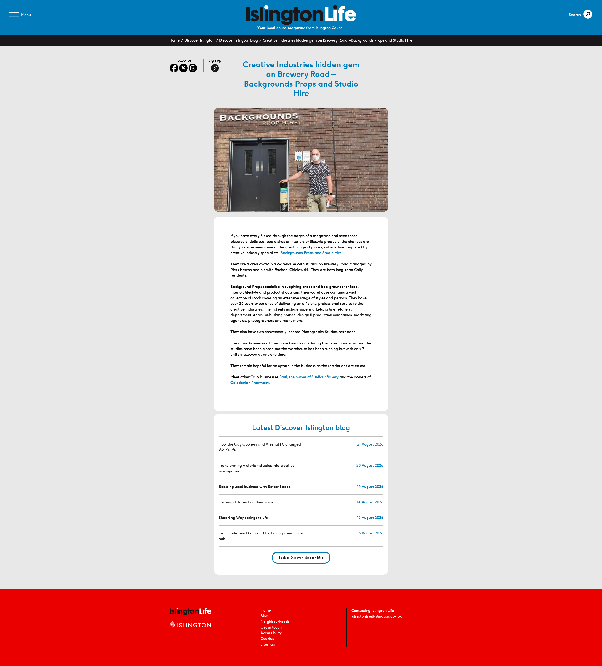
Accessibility (271, 632)
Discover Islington (199, 40)
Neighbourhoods (275, 621)
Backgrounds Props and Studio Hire (311, 252)
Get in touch (271, 627)
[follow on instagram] (193, 68)
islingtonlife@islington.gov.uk (376, 616)
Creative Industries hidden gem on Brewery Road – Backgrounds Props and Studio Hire (337, 40)
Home (174, 40)
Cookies (267, 638)
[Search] (588, 14)
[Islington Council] (190, 629)
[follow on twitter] (183, 68)
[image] (301, 15)
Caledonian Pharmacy (249, 382)
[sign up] (215, 68)
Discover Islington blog (238, 40)
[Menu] (14, 15)
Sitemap (268, 644)
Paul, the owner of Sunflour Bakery (309, 377)
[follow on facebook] (174, 68)
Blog (264, 616)
